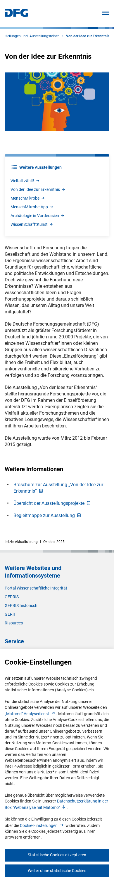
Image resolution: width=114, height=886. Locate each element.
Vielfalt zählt (22, 180)
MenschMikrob (25, 198)
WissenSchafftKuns (29, 224)
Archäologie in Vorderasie (35, 215)
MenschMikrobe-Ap (29, 207)
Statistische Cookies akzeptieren (57, 855)
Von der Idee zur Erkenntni (35, 189)
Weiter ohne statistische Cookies (57, 870)
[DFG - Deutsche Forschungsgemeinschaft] (16, 15)
